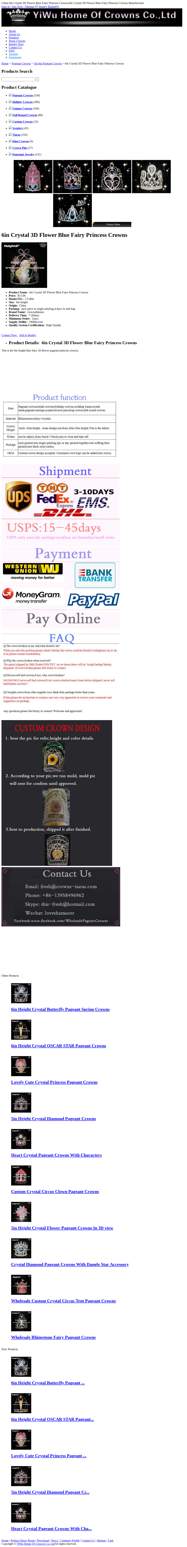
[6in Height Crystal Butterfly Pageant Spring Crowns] (21, 1375)
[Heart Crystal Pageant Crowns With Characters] (21, 1521)
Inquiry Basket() (49, 6)
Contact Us (15, 47)
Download (43, 1540)
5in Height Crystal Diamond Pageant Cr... (50, 1492)
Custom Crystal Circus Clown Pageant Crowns (55, 1191)
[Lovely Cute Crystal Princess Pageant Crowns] (21, 1448)
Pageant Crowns (21, 63)
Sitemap (29, 6)
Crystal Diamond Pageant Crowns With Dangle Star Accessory (70, 1264)
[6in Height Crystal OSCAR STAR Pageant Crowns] (21, 1412)
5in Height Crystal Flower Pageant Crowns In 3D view (62, 1228)
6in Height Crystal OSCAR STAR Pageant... (52, 1419)
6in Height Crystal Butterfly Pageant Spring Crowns (60, 1009)
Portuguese (15, 57)
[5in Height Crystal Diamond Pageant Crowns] (21, 1485)
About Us (14, 34)
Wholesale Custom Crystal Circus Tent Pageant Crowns (63, 1300)
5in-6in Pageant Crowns (48, 63)
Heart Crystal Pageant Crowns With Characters (56, 1155)
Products (14, 37)
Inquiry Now (16, 44)
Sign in (5, 6)
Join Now (17, 6)
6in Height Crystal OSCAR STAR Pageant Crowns (58, 1045)
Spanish (13, 54)
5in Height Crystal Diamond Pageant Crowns (53, 1118)
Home (12, 31)
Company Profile (70, 1540)
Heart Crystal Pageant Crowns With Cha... (51, 1528)
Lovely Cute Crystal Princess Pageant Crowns (54, 1082)
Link (110, 1540)
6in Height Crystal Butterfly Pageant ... (48, 1382)
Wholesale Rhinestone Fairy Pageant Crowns (53, 1337)
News (54, 1540)
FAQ (12, 50)
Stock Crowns (17, 40)
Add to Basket (27, 335)
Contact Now (9, 335)
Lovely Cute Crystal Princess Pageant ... (48, 1455)
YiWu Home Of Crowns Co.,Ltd (36, 1543)
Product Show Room (23, 1540)
